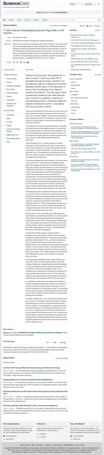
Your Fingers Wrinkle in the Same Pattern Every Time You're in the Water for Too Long (85, 165)
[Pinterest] (21, 62)
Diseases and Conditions (11, 104)
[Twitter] (17, 62)
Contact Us (76, 439)
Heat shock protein (13, 138)
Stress (73, 113)
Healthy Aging (75, 85)
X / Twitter (43, 437)
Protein (9, 125)
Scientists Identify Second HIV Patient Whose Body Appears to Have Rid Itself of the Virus (35, 392)
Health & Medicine (10, 74)
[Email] (28, 62)
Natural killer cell (12, 135)
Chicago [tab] (63, 342)
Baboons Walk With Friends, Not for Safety (84, 62)
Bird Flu (73, 82)
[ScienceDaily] (16, 3)
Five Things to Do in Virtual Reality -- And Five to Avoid (86, 152)
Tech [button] (19, 20)
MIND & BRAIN (74, 91)
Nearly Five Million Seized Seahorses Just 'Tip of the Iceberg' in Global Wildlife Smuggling (86, 132)
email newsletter (61, 12)
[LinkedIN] (24, 62)
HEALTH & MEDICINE (76, 79)
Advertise (48, 445)
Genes (73, 88)
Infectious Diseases (13, 86)
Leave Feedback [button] (78, 436)
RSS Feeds (9, 439)
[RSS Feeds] (95, 4)
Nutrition (73, 110)
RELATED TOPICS (9, 70)
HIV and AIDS (11, 78)
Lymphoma (10, 100)
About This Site (25, 445)
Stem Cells (10, 89)
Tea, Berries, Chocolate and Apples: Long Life (86, 43)
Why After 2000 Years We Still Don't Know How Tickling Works (84, 137)
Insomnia (74, 101)
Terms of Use (80, 445)
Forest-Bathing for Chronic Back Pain (83, 46)
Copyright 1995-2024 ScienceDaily (15, 448)
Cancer (9, 96)
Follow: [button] (72, 4)
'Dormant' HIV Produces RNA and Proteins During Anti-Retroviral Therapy (31, 368)
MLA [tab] (48, 342)
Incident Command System (13, 130)
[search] (99, 20)
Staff (33, 445)
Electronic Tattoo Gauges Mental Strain (83, 149)
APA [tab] (54, 342)
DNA (8, 142)
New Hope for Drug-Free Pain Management (85, 40)
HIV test (9, 122)
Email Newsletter (11, 436)
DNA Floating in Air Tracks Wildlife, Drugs (84, 59)
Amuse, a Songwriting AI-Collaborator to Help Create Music (85, 170)
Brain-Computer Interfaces (79, 98)
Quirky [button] (45, 20)
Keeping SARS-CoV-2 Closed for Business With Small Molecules (28, 379)
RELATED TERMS (9, 110)
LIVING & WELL (74, 104)
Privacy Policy (57, 445)
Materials (6, 332)
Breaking (73, 30)
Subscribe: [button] (88, 4)
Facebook (43, 434)
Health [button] (11, 20)
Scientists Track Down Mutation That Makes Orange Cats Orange (85, 160)
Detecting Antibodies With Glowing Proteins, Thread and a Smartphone (30, 405)
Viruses (9, 82)
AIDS (8, 118)
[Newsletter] (99, 4)
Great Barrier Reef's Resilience (81, 70)
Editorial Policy (69, 445)
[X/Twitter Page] (82, 4)
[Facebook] (14, 62)
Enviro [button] (27, 20)
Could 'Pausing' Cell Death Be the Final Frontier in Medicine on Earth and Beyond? (85, 127)
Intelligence (74, 95)
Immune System (12, 93)
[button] (82, 25)
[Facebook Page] (78, 4)
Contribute (40, 445)
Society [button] (36, 20)
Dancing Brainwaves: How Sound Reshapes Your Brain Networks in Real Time (85, 145)
